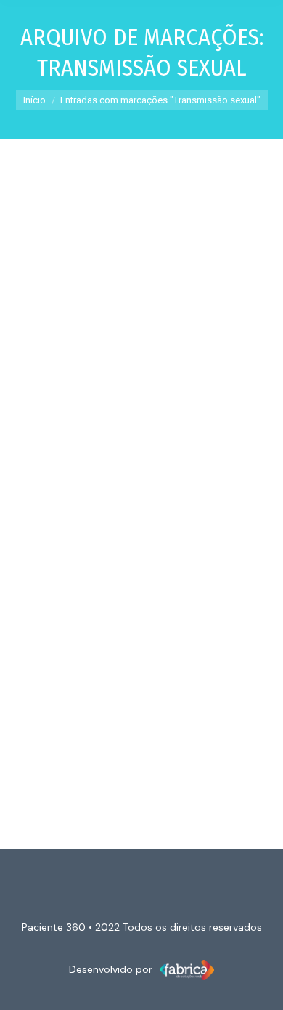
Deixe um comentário (164, 434)
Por (139, 416)
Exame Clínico (62, 416)
